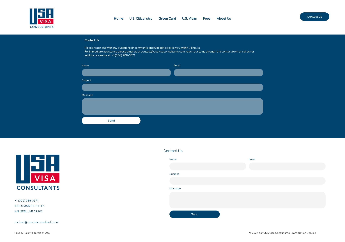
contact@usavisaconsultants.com (163, 51)
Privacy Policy (23, 232)
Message (87, 95)
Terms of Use (42, 232)
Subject (86, 80)
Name (85, 65)
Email (177, 65)
